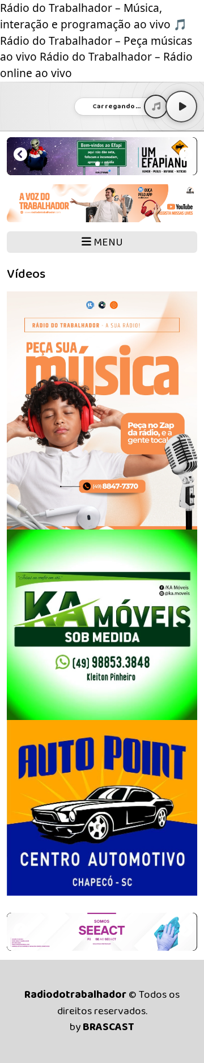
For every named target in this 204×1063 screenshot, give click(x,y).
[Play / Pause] (181, 106)
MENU (107, 242)
